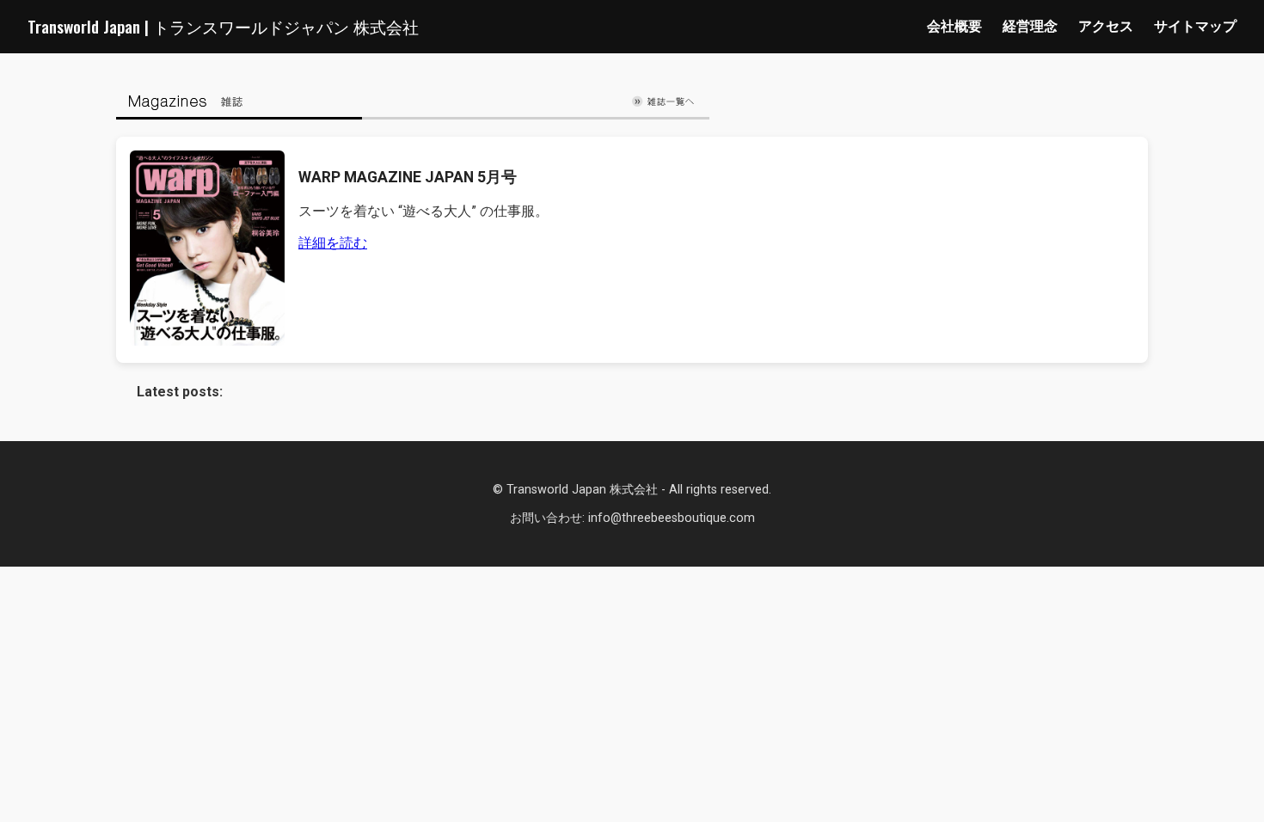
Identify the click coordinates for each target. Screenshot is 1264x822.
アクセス (1105, 26)
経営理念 (1030, 26)
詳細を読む (332, 243)
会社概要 (954, 26)
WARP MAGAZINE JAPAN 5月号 (407, 177)
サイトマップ (1195, 26)
